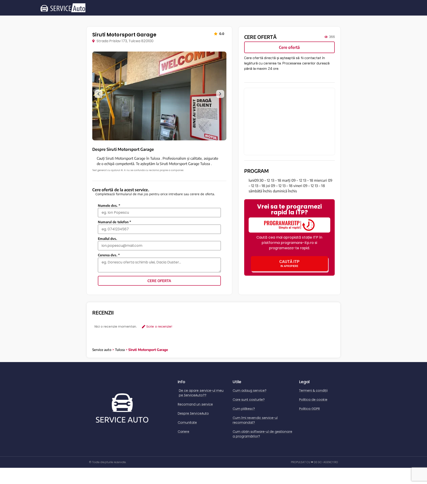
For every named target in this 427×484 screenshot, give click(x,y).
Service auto (101, 350)
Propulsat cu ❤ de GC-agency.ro (314, 462)
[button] (99, 94)
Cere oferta (159, 281)
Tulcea (120, 350)
